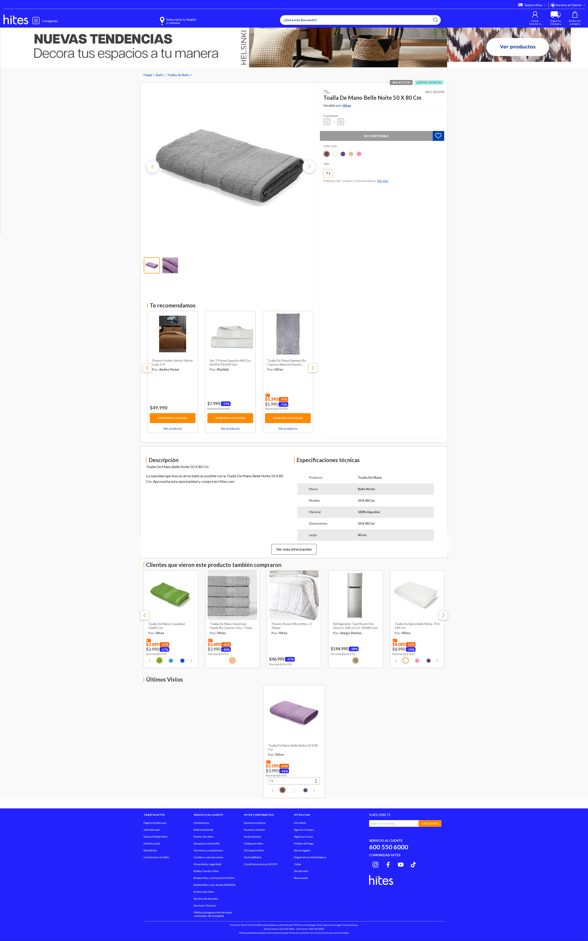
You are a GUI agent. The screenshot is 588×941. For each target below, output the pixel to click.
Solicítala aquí (152, 829)
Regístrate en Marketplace (310, 857)
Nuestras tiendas (254, 829)
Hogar (148, 75)
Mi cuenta (300, 822)
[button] (535, 18)
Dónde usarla (152, 843)
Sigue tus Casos (303, 836)
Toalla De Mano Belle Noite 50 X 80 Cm (293, 747)
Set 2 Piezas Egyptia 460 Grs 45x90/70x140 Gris (230, 362)
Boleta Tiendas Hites (206, 871)
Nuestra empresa (255, 822)
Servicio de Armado (206, 898)
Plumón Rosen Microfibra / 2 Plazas (291, 626)
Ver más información (294, 549)
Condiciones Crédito (156, 857)
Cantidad (330, 116)
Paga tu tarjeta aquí (155, 822)
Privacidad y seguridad (207, 864)
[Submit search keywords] (435, 19)
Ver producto (172, 428)
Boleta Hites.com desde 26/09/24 (214, 885)
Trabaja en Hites (253, 843)
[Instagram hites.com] (375, 864)
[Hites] (15, 19)
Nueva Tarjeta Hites (156, 836)
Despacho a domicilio (207, 843)
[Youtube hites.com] (401, 864)
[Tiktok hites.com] (413, 864)
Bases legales (302, 850)
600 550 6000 (388, 847)
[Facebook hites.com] (388, 864)
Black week (301, 878)
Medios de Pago (304, 843)
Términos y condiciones (208, 850)
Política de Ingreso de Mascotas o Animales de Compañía (213, 914)
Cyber (297, 864)
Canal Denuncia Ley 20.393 (260, 864)
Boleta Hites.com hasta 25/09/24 (214, 878)
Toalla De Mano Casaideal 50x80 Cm (166, 626)
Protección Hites (204, 891)
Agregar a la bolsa (172, 418)
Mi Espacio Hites (254, 850)
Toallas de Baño (178, 75)
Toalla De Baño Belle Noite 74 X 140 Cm (417, 626)
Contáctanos (201, 822)
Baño (160, 75)
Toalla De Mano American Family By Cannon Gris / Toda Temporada (231, 626)
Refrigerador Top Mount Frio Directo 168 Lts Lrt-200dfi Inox (355, 626)
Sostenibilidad (252, 857)
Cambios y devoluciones (208, 857)
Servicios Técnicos (205, 905)
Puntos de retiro (204, 836)
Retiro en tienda (203, 829)
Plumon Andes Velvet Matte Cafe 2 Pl (172, 362)
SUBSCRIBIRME (429, 823)
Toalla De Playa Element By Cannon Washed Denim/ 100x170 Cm (286, 363)
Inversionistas (252, 836)
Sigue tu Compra (304, 829)
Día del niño (301, 871)
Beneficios (150, 850)
